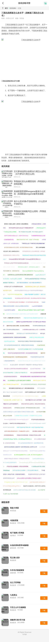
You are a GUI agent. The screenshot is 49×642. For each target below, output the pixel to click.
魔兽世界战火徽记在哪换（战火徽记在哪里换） (18, 325)
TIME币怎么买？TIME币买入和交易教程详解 (33, 243)
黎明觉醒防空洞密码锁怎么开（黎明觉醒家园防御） (22, 388)
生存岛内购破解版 (17, 570)
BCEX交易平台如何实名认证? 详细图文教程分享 (21, 228)
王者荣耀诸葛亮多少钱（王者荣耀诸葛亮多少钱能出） (25, 396)
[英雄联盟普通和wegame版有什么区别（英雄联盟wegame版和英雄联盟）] (7, 193)
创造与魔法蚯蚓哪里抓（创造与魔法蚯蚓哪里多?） (29, 282)
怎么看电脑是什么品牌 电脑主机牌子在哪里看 (19, 380)
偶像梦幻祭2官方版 (17, 620)
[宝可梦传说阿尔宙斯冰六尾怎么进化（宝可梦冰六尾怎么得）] (7, 174)
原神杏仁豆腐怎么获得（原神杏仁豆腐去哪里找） (16, 224)
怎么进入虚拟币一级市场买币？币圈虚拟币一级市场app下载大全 (26, 364)
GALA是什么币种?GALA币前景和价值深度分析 (16, 368)
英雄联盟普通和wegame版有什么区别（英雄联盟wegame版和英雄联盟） (30, 193)
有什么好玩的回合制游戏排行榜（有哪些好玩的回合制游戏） (19, 345)
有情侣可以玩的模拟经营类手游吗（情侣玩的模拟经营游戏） (23, 353)
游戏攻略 (13, 8)
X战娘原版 (14, 520)
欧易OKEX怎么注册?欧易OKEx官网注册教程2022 (20, 274)
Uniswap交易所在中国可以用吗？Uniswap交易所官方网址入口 (25, 259)
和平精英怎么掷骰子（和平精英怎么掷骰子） (29, 267)
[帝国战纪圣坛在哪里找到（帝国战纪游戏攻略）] (7, 184)
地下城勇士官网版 (17, 533)
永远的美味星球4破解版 (19, 545)
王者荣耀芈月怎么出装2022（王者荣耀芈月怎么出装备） (28, 415)
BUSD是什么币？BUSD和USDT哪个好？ (27, 333)
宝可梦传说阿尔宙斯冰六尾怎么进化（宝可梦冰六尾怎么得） (30, 172)
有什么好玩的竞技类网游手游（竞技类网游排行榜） (31, 443)
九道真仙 (13, 595)
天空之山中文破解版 (18, 607)
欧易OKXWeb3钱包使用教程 (15, 294)
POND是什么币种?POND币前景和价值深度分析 (16, 263)
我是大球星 (14, 508)
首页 (6, 8)
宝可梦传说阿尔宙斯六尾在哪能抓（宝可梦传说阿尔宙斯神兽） (23, 302)
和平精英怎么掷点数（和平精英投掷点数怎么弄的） (28, 407)
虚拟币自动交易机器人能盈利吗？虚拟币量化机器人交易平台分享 (20, 447)
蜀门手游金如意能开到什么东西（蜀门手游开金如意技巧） (28, 454)
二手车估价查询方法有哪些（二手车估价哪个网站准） (25, 470)
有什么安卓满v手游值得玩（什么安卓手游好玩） (30, 202)
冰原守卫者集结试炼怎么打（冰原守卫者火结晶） (16, 235)
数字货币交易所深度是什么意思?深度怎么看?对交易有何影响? (22, 314)
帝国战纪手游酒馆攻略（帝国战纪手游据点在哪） (29, 435)
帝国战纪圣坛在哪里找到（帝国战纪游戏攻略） (30, 182)
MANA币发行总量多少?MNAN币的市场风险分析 (30, 341)
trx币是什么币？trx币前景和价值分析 (13, 286)
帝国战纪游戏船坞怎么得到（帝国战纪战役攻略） (30, 212)
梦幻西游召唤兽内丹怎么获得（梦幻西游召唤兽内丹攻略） (19, 247)
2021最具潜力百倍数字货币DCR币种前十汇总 (15, 482)
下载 (43, 511)
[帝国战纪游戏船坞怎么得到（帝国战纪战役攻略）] (7, 213)
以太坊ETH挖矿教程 (35, 368)
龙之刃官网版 (15, 582)
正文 (19, 8)
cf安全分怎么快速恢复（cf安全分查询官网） (18, 466)
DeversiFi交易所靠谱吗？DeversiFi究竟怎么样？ (16, 419)
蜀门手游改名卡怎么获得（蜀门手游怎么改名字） (31, 231)
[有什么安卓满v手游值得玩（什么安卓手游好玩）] (7, 203)
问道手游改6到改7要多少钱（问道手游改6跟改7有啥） (30, 427)
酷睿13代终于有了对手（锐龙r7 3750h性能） (28, 239)
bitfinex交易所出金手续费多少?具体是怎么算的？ (29, 478)
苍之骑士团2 (15, 558)
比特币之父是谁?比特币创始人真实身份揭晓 (24, 490)
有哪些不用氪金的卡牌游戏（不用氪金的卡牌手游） (17, 458)
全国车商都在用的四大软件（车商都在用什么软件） (17, 431)
